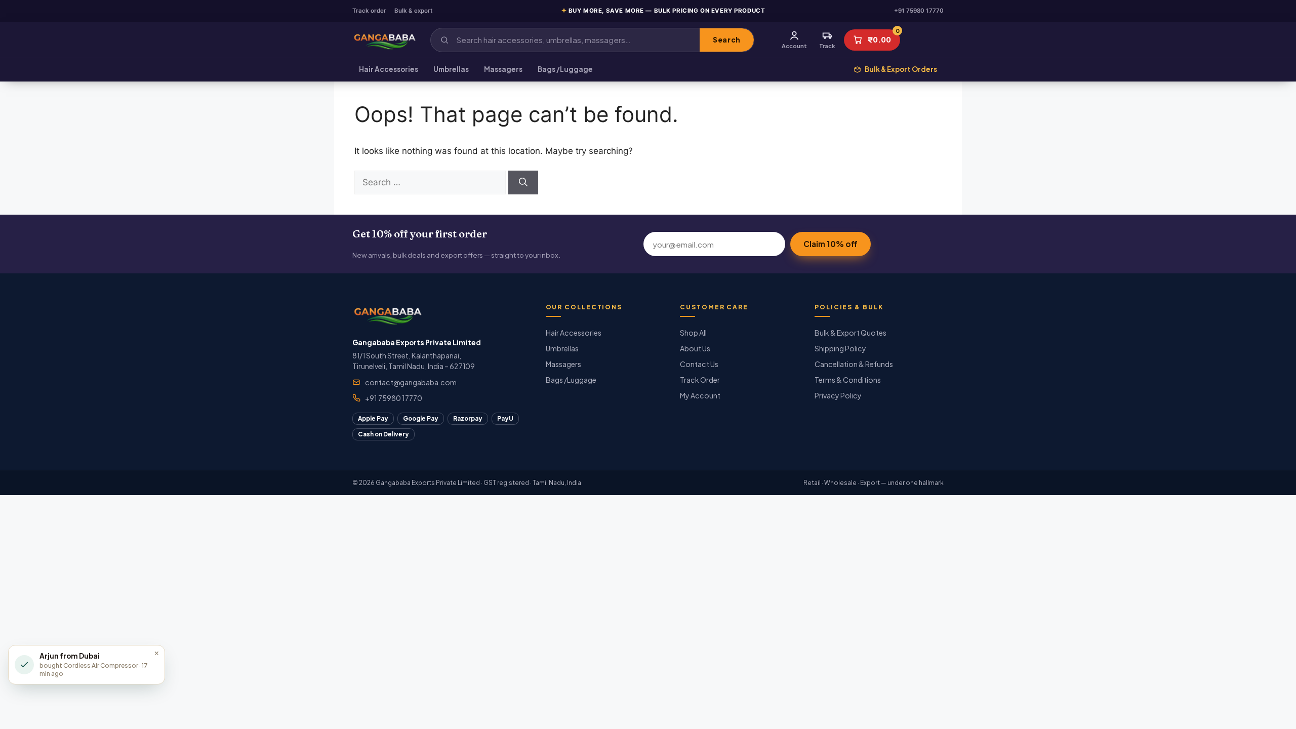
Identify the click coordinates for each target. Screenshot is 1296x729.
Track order (369, 10)
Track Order (700, 379)
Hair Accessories (388, 69)
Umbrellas (451, 69)
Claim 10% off (830, 244)
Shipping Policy (840, 348)
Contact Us (699, 364)
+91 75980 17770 (919, 10)
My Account (700, 395)
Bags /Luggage (565, 69)
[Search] (523, 183)
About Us (695, 348)
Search (727, 39)
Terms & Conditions (848, 379)
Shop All (693, 332)
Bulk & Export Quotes (850, 332)
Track (827, 46)
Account (794, 46)
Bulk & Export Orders (901, 69)
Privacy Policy (838, 395)
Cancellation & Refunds (854, 364)
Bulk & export (413, 10)
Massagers (503, 69)
